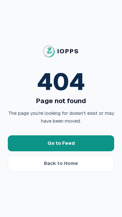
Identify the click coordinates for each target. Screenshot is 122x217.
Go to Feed (61, 143)
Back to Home (61, 163)
